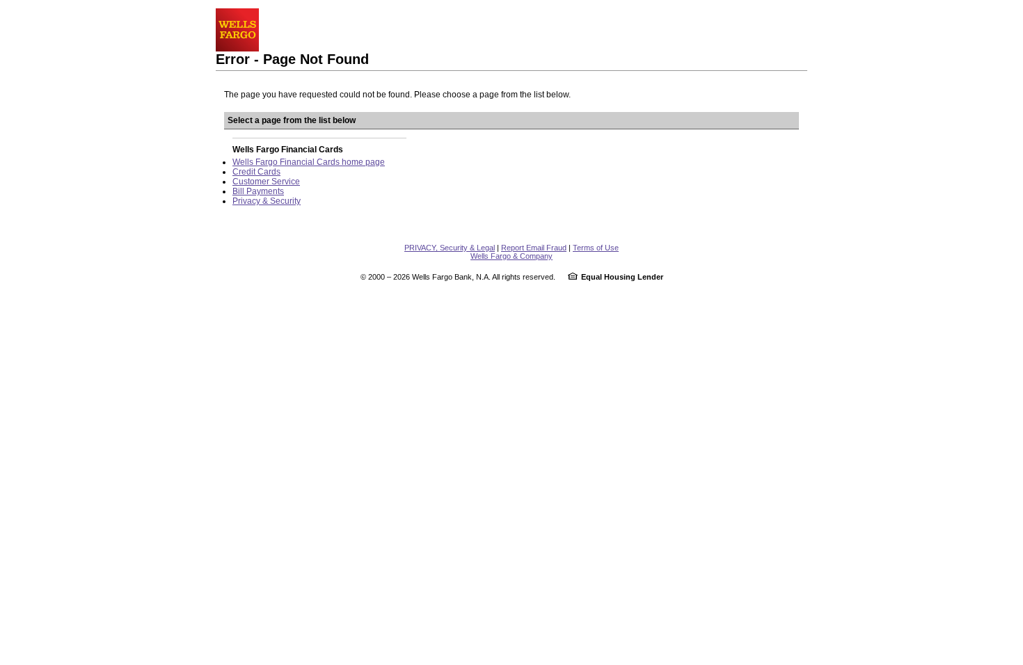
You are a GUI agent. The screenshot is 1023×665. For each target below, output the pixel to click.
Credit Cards (256, 172)
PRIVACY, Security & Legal (449, 247)
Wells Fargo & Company (511, 256)
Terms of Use (596, 247)
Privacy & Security (266, 201)
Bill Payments (258, 191)
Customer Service (266, 181)
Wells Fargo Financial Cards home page (308, 162)
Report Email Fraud (533, 247)
